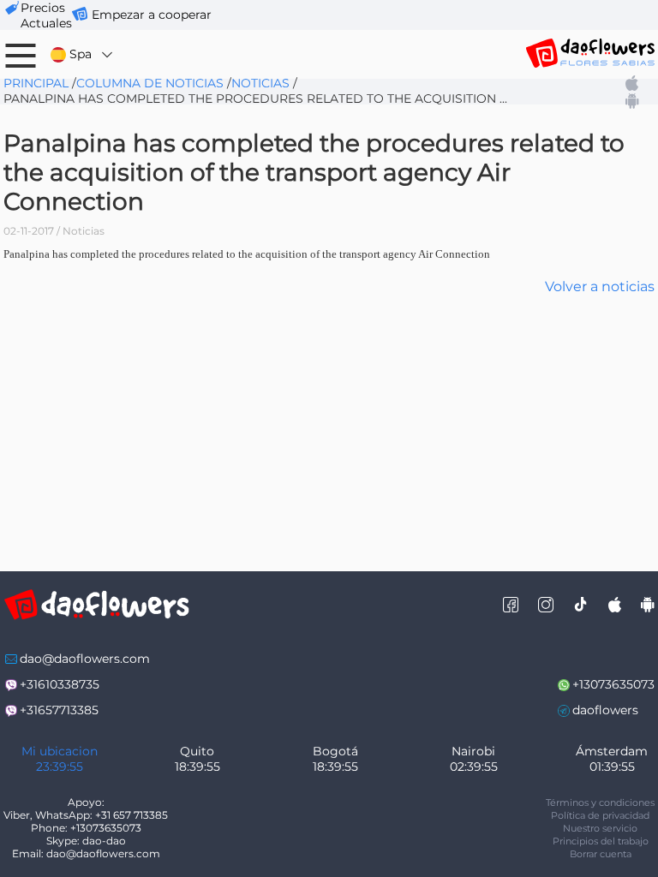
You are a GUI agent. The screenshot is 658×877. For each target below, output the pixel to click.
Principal (36, 83)
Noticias (260, 83)
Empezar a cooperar (152, 14)
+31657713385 (59, 710)
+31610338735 (59, 684)
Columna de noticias (150, 83)
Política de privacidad (600, 815)
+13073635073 (613, 684)
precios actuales (46, 15)
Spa (80, 54)
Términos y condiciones (600, 802)
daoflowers (605, 710)
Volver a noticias (600, 286)
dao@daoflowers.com (85, 658)
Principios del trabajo (601, 841)
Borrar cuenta (600, 854)
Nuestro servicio (600, 828)
